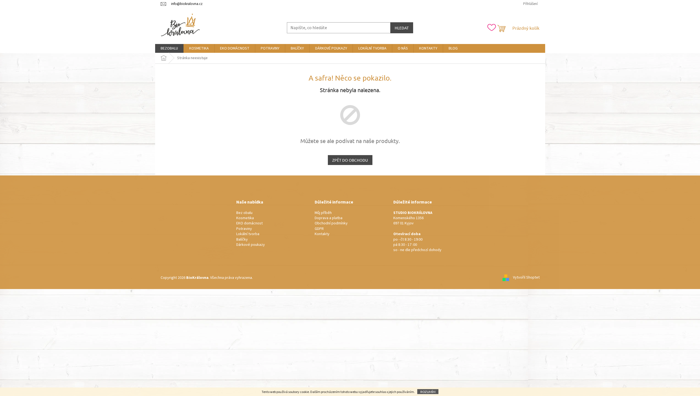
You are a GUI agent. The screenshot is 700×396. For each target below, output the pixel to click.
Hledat (402, 27)
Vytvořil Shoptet (526, 277)
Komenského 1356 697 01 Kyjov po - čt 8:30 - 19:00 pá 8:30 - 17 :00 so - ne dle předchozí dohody (417, 231)
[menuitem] (169, 48)
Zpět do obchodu (350, 160)
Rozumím (427, 391)
